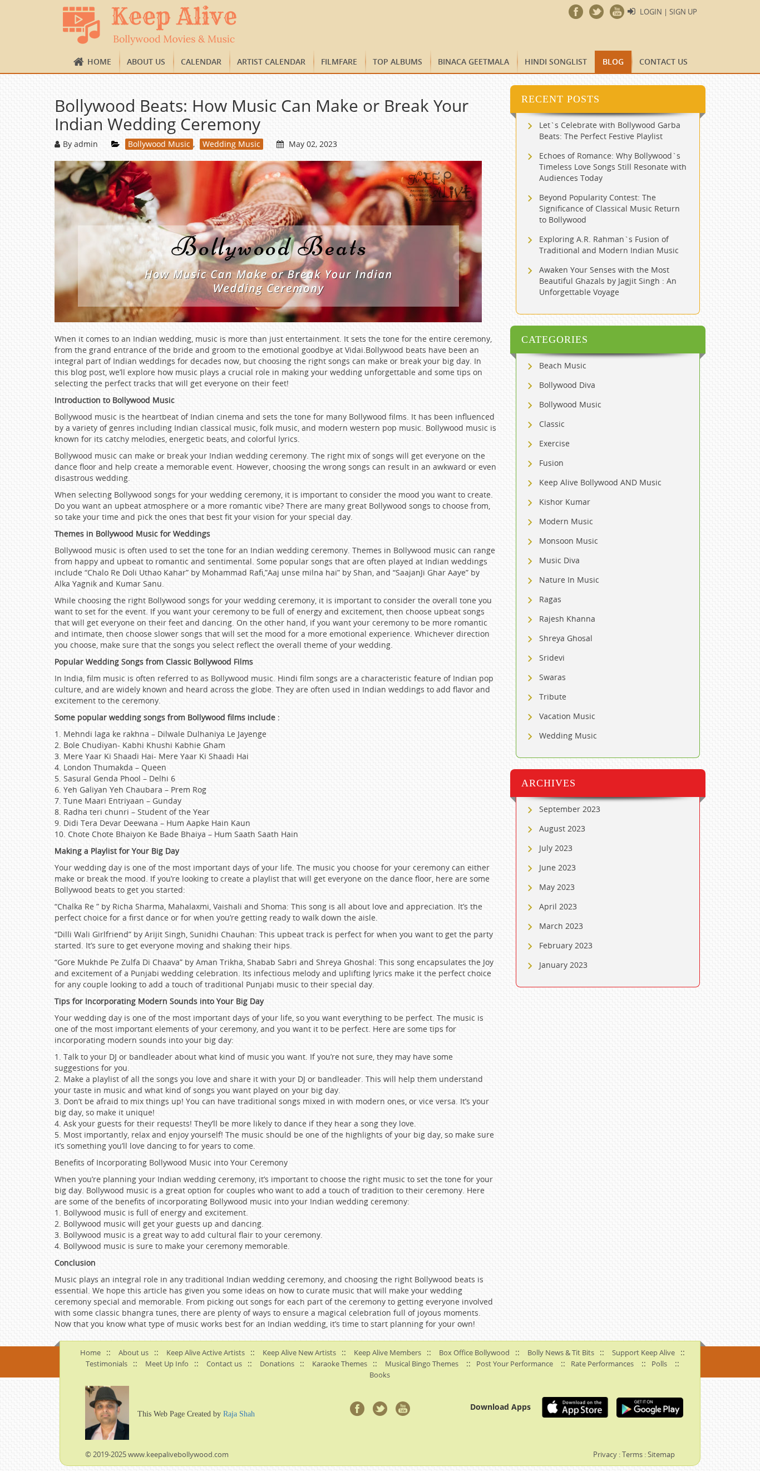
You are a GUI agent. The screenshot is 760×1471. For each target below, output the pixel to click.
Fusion (551, 462)
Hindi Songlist (556, 61)
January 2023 (563, 965)
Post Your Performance (514, 1364)
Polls (659, 1364)
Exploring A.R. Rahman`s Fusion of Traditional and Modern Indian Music (609, 244)
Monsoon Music (568, 540)
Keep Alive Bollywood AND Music (600, 482)
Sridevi (552, 657)
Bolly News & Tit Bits (560, 1352)
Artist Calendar (271, 61)
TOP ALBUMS (397, 61)
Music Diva (559, 560)
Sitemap (661, 1454)
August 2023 (562, 828)
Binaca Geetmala (473, 61)
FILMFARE (339, 61)
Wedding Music (231, 144)
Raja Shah (239, 1414)
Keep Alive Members (387, 1352)
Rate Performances (602, 1364)
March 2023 (561, 926)
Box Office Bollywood (474, 1352)
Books (379, 1375)
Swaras (552, 677)
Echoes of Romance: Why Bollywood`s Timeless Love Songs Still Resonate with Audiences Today (613, 166)
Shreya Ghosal (566, 638)
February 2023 (566, 945)
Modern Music (566, 521)
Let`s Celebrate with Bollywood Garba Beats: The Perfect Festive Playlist (609, 130)
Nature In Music (569, 579)
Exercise (554, 443)
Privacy (605, 1454)
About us (146, 61)
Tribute (552, 696)
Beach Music (562, 365)
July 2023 (556, 848)
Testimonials (106, 1364)
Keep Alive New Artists (299, 1352)
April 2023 (558, 906)
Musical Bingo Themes (421, 1364)
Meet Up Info (167, 1364)
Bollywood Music (159, 144)
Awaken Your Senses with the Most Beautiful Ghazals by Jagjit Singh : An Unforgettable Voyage (608, 280)
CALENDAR (201, 61)
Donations (277, 1364)
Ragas (550, 599)
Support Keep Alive (643, 1352)
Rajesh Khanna (567, 618)
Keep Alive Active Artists (205, 1352)
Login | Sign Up (668, 12)
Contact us (663, 61)
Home (99, 61)
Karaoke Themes (339, 1364)
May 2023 (557, 887)
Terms (632, 1454)
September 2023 (569, 809)
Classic (552, 424)
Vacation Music (567, 716)
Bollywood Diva (567, 385)
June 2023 (557, 867)
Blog (613, 61)
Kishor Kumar (564, 501)
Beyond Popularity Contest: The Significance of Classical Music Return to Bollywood (609, 208)
